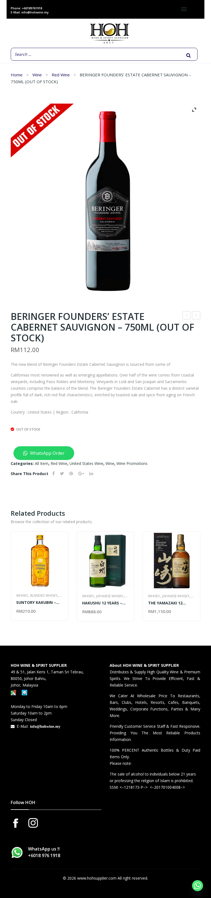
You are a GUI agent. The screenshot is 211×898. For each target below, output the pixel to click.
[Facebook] (53, 474)
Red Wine (61, 74)
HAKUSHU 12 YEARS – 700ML (102, 603)
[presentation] (11, 580)
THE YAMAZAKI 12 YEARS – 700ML (165, 603)
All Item (41, 463)
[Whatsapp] (197, 885)
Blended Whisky (43, 595)
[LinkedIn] (91, 474)
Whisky (22, 595)
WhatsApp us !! (44, 852)
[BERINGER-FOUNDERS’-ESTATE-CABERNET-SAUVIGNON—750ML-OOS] (105, 199)
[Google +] (81, 474)
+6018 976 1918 (44, 855)
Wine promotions (132, 463)
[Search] (188, 55)
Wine (37, 74)
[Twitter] (62, 474)
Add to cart (29, 611)
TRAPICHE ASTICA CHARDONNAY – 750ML (196, 316)
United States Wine (86, 463)
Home (17, 74)
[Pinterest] (71, 474)
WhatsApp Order (47, 453)
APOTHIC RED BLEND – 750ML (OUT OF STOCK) (187, 316)
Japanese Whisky (109, 596)
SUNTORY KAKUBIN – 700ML (36, 602)
